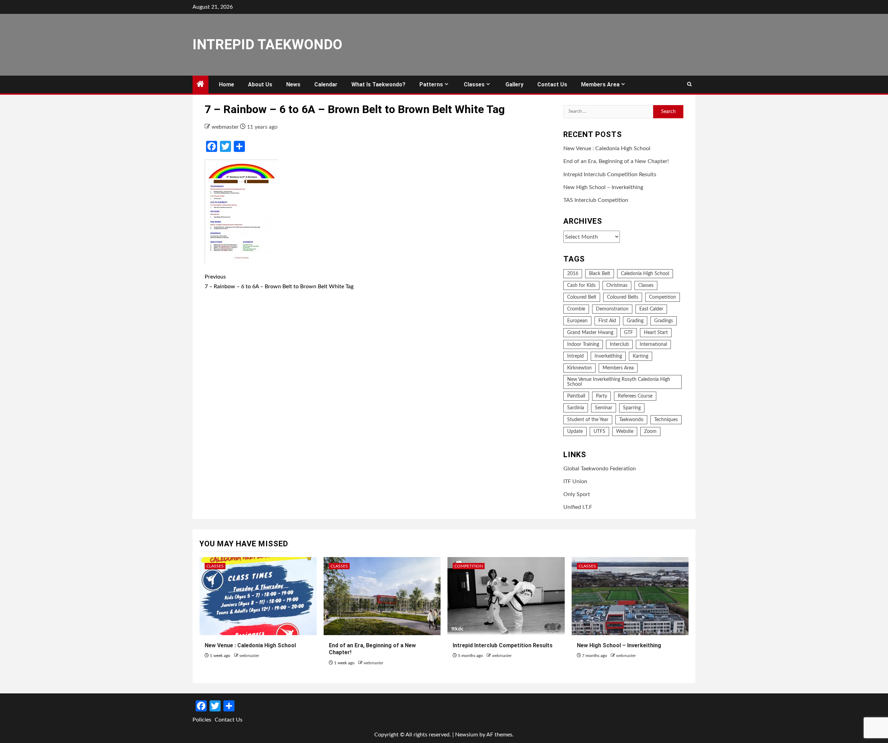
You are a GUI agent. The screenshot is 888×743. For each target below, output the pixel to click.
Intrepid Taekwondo (267, 44)
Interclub (619, 344)
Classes (474, 84)
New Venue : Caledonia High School (606, 148)
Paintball (576, 396)
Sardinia (575, 407)
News (293, 84)
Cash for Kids (581, 285)
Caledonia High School (645, 273)
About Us (260, 84)
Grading (635, 320)
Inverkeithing (608, 356)
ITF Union (575, 481)
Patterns (431, 84)
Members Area (600, 84)
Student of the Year (587, 419)
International (653, 344)
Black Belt (599, 273)
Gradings (663, 320)
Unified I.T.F (577, 507)
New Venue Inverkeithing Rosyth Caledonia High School (618, 382)
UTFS (599, 431)
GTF (628, 332)
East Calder (651, 309)
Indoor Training (583, 344)
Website (624, 431)
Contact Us (552, 84)
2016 (572, 273)
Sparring (632, 407)
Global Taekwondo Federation (599, 468)
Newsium (466, 734)
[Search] (689, 84)
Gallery (514, 84)
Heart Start (656, 332)
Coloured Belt (581, 297)
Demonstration (612, 309)
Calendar (326, 84)
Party (601, 396)
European (577, 320)
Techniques (666, 419)
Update (575, 431)
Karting (640, 356)
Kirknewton (579, 368)
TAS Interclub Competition (595, 200)
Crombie (576, 309)
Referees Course (635, 396)
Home (226, 84)
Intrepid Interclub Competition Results (609, 174)
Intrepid (575, 356)
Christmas (616, 285)
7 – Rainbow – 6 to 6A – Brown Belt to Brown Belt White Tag (279, 281)
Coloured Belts (622, 297)
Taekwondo (631, 419)
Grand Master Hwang (590, 332)
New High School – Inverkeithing (603, 187)
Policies (202, 720)
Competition (662, 297)
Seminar (603, 407)
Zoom (650, 431)
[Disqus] (379, 398)
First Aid (607, 320)
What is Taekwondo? (378, 84)
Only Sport (576, 494)
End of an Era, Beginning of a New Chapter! (616, 161)
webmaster (226, 127)
